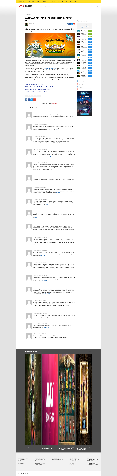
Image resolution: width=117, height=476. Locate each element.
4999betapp (48, 156)
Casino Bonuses (30, 1)
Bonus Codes (20, 462)
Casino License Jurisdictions (40, 459)
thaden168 (42, 255)
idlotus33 (36, 217)
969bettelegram (36, 338)
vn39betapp (46, 181)
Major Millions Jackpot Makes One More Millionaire (36, 91)
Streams (53, 1)
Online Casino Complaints (94, 464)
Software (39, 1)
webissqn (58, 192)
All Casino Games (55, 458)
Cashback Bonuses (21, 463)
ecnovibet (47, 204)
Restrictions (37, 462)
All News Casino (89, 351)
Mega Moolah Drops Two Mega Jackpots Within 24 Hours (38, 89)
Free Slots (91, 460)
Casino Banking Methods (39, 458)
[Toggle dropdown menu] (25, 1)
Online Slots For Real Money (57, 459)
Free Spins (20, 460)
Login (87, 6)
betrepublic (42, 118)
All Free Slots (64, 1)
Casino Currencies (38, 464)
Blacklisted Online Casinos (74, 459)
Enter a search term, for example (46, 6)
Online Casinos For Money (74, 460)
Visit (90, 31)
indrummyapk (44, 280)
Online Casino (91, 458)
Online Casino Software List (40, 463)
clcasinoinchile (52, 268)
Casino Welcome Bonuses (23, 458)
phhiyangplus (70, 142)
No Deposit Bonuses (22, 459)
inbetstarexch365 (47, 293)
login (53, 103)
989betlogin (46, 327)
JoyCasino (53, 6)
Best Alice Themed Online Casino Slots (34, 84)
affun (53, 317)
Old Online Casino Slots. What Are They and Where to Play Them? (40, 86)
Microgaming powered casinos (50, 68)
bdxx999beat (36, 306)
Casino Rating (21, 1)
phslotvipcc (45, 243)
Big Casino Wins (28, 95)
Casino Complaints (73, 1)
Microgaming (35, 95)
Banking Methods (46, 1)
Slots (40, 95)
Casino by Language (39, 460)
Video (59, 1)
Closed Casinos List (73, 458)
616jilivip (57, 129)
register (56, 103)
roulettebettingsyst (61, 230)
